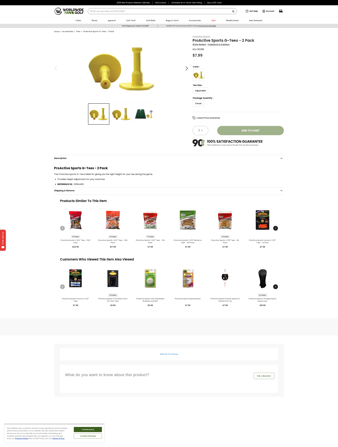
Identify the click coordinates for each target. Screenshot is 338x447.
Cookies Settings (88, 436)
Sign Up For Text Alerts (207, 26)
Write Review (199, 44)
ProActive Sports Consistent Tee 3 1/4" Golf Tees (112, 300)
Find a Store (160, 2)
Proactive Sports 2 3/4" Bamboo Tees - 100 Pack (188, 241)
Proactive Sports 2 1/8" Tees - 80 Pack (225, 241)
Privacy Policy (21, 438)
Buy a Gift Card (214, 2)
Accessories (67, 31)
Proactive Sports (201, 36)
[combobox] (162, 11)
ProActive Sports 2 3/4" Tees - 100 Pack (150, 241)
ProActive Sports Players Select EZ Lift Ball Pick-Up (225, 300)
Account (270, 11)
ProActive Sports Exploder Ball (188, 299)
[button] (252, 11)
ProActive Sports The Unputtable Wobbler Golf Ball (150, 300)
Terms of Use (58, 438)
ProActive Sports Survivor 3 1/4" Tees (75, 300)
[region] (54, 433)
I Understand (88, 429)
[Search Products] (234, 12)
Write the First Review (169, 354)
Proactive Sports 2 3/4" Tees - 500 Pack (75, 241)
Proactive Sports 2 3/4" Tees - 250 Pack (113, 241)
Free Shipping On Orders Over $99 (135, 26)
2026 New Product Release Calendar (133, 2)
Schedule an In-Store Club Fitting (187, 2)
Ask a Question (264, 376)
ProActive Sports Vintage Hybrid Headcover (262, 300)
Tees (78, 31)
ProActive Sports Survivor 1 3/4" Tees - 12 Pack (262, 241)
